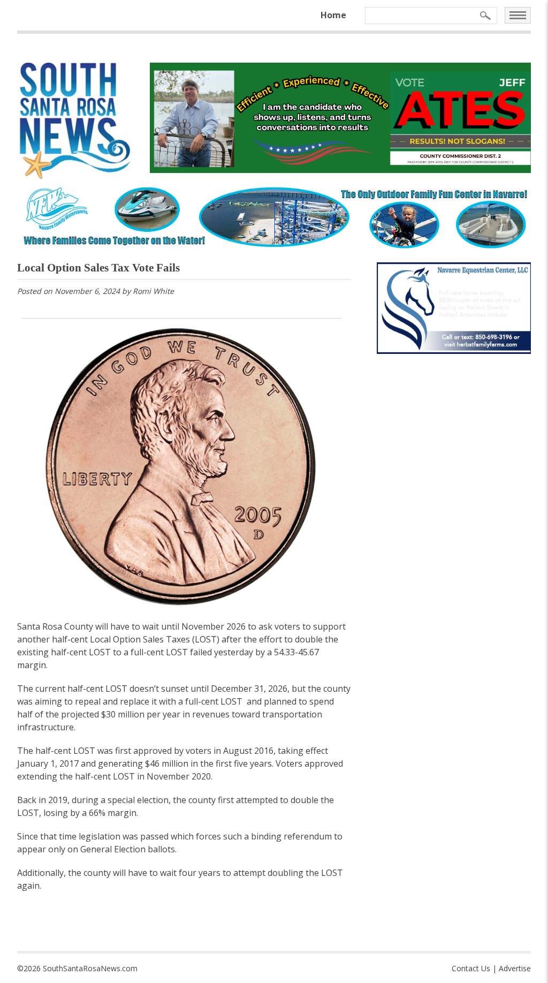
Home (333, 15)
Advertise (515, 968)
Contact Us (471, 968)
